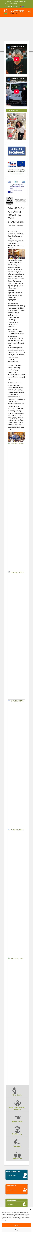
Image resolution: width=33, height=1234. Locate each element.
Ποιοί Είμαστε (17, 1095)
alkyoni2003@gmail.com (19, 1)
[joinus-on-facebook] (16, 150)
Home (8, 6)
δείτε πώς (11, 1204)
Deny (16, 1230)
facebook (8, 1)
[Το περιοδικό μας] (16, 126)
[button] (30, 1209)
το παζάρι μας (12, 1190)
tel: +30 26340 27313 (11, 3)
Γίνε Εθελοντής (17, 1134)
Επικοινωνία (17, 1159)
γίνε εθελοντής (12, 1175)
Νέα (21, 225)
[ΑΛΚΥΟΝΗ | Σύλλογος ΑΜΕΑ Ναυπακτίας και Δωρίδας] (14, 12)
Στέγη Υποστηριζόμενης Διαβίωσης (17, 1108)
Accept (16, 1225)
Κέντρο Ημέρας (17, 1121)
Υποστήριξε (15, 6)
